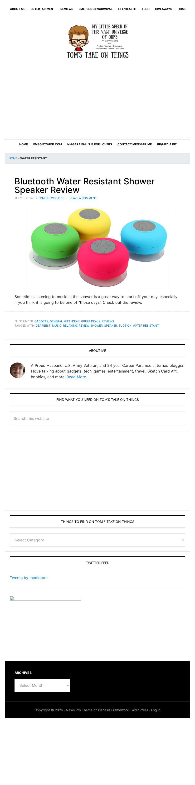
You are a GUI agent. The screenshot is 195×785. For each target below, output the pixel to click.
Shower (96, 325)
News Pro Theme (79, 710)
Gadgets (41, 321)
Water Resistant (146, 325)
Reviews (108, 321)
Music (57, 325)
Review (84, 325)
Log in (156, 710)
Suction (125, 325)
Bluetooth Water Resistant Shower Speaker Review (85, 185)
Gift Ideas (72, 321)
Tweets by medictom (29, 577)
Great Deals (90, 321)
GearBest (43, 325)
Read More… (78, 376)
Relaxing (70, 325)
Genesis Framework (113, 710)
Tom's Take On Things (97, 41)
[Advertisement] (97, 98)
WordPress (140, 710)
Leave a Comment (83, 198)
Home (13, 158)
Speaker (110, 325)
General (56, 321)
